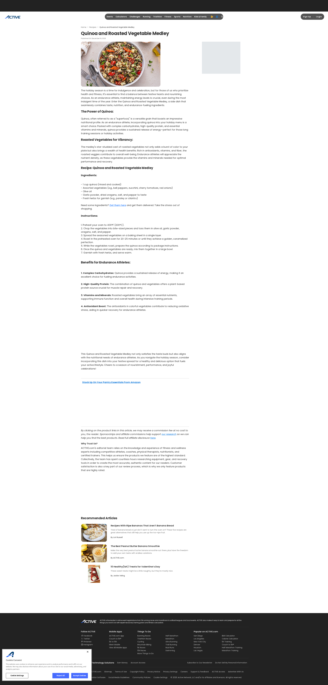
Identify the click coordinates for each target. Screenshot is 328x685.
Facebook (88, 635)
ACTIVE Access (218, 671)
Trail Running (171, 644)
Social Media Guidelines (119, 677)
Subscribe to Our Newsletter (199, 662)
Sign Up (307, 16)
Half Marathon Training (232, 647)
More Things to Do (145, 653)
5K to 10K (113, 641)
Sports (177, 16)
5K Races (141, 647)
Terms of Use (121, 671)
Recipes (92, 27)
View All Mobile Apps (118, 647)
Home (83, 27)
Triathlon (157, 16)
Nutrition (187, 16)
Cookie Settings (17, 675)
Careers (184, 671)
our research (169, 434)
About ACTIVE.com (93, 671)
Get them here (117, 205)
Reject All (61, 675)
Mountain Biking (144, 644)
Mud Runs (170, 647)
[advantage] (212, 16)
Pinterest (87, 641)
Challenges (135, 16)
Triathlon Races (144, 638)
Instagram (88, 644)
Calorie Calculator (230, 638)
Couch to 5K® (115, 638)
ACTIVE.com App (116, 635)
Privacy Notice (153, 671)
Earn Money (122, 662)
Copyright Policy (137, 671)
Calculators (121, 16)
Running (146, 16)
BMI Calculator (228, 635)
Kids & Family (200, 16)
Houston (197, 647)
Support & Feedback (200, 671)
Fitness (168, 16)
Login (319, 16)
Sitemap (108, 671)
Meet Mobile (114, 644)
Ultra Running (171, 641)
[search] (222, 16)
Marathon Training (230, 650)
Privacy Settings (170, 671)
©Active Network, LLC (183, 677)
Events (110, 16)
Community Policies (141, 677)
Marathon (170, 638)
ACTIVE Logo (86, 620)
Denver (197, 644)
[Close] (87, 652)
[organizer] (217, 16)
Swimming (170, 650)
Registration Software (95, 677)
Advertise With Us (236, 671)
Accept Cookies (79, 675)
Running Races (143, 635)
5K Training (227, 641)
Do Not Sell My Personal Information (231, 662)
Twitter (87, 638)
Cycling (140, 641)
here (153, 437)
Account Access (138, 662)
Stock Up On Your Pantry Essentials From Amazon (111, 382)
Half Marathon (172, 635)
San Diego (198, 635)
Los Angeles (199, 638)
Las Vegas (198, 650)
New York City (200, 641)
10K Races (141, 650)
